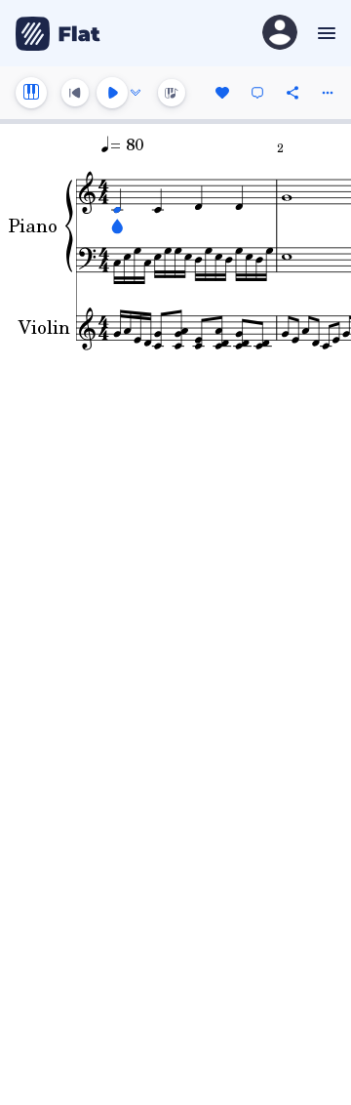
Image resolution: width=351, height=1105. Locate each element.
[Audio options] (135, 92)
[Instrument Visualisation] (171, 92)
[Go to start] (75, 92)
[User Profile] (279, 34)
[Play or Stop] (112, 92)
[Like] (222, 92)
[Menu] (324, 33)
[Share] (292, 93)
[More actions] (327, 93)
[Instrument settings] (31, 92)
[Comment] (257, 92)
